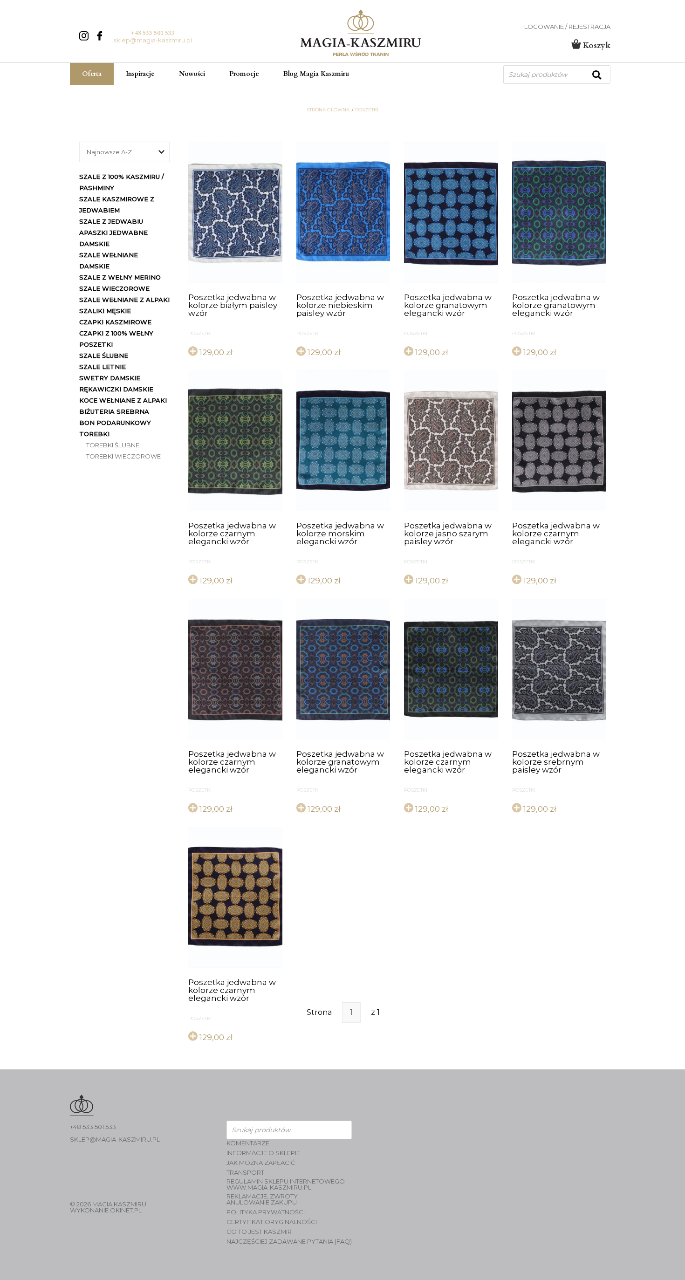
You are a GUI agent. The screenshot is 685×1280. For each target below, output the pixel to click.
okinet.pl (126, 1210)
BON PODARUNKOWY (115, 422)
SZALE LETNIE (102, 366)
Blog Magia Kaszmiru (316, 73)
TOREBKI (94, 434)
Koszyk (595, 45)
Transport (245, 1173)
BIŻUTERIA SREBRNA (114, 411)
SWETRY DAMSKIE (109, 378)
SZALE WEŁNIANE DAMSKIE (108, 260)
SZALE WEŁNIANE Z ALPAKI (124, 299)
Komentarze (247, 1143)
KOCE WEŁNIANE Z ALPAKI (123, 400)
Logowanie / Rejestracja (567, 27)
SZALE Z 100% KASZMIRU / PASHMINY (121, 182)
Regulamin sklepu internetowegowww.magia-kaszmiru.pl (285, 1184)
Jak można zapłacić (260, 1163)
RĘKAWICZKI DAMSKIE (116, 389)
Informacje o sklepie (263, 1153)
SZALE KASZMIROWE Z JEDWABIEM (116, 204)
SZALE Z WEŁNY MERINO (120, 277)
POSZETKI (366, 110)
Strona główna (328, 110)
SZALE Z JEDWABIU (111, 221)
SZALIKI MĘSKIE (105, 311)
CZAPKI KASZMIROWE (115, 322)
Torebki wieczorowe (123, 456)
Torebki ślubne (112, 445)
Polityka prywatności (265, 1212)
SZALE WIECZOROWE (114, 288)
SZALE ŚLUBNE (103, 355)
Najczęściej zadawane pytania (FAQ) (289, 1242)
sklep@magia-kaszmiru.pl (153, 40)
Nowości (192, 73)
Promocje (244, 73)
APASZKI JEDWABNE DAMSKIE (113, 238)
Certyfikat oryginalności (271, 1222)
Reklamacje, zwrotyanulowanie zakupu (262, 1199)
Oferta (92, 73)
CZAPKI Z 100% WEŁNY (116, 333)
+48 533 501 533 (153, 33)
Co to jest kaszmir (259, 1232)
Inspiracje (140, 73)
